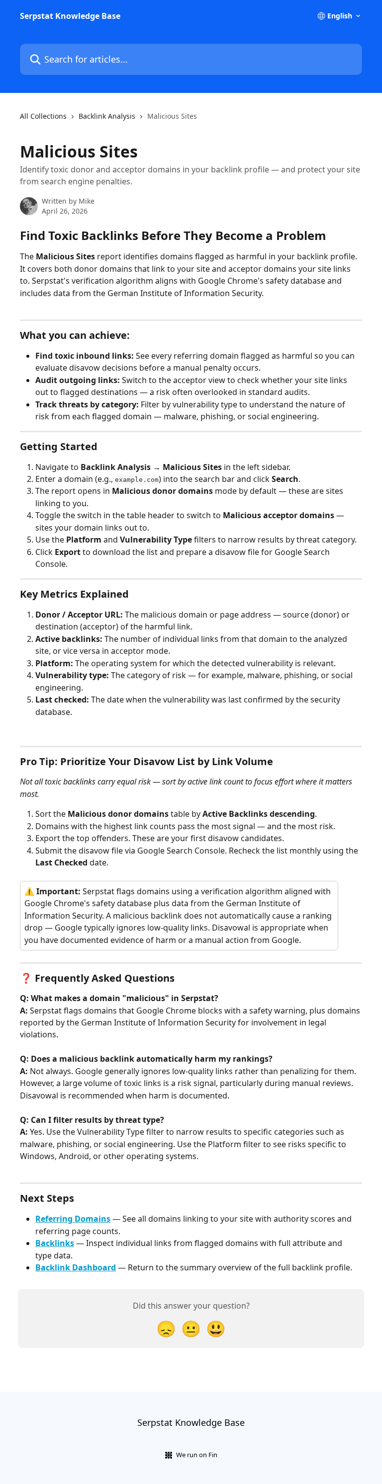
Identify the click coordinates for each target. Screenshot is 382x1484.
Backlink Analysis (107, 116)
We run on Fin (196, 1454)
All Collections (43, 116)
